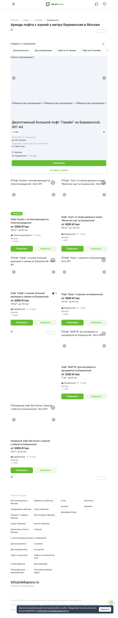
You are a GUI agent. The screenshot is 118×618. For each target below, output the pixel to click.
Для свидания (40, 564)
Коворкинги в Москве (21, 509)
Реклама (101, 31)
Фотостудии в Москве (44, 515)
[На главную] (55, 4)
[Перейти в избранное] (104, 4)
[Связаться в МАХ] (96, 4)
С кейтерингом (18, 564)
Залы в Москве (41, 509)
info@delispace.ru (25, 582)
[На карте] (111, 603)
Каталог (64, 506)
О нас (63, 500)
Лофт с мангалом (19, 555)
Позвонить (59, 163)
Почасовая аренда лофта (43, 571)
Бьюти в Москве (42, 523)
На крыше (39, 549)
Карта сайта (92, 604)
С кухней (38, 544)
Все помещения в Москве (19, 502)
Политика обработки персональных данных (63, 604)
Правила (88, 506)
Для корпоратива (19, 549)
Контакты (89, 500)
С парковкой (40, 538)
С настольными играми (22, 538)
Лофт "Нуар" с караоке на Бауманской (82, 294)
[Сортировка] (103, 44)
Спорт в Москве (18, 523)
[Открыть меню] (13, 4)
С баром (38, 529)
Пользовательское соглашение (25, 604)
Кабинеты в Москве (43, 500)
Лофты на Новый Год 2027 (44, 556)
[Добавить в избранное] (104, 132)
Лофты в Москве (19, 495)
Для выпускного (18, 544)
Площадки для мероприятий (18, 571)
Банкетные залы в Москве (20, 530)
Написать (45, 248)
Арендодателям (68, 512)
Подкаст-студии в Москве (19, 516)
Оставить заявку (59, 170)
